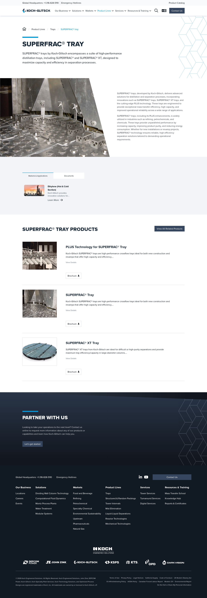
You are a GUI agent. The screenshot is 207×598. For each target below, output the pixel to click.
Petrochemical (80, 503)
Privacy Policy (126, 578)
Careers (19, 498)
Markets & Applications (37, 176)
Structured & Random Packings (120, 498)
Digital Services (147, 503)
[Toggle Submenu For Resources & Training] (150, 10)
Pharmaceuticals (81, 523)
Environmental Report (183, 581)
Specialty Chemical (82, 508)
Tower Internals (112, 503)
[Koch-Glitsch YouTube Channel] (146, 477)
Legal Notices (138, 578)
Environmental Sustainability (87, 513)
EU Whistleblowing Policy (116, 581)
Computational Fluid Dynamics (50, 498)
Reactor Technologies (116, 518)
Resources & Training (138, 10)
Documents (69, 176)
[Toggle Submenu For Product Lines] (113, 10)
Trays (52, 29)
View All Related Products (169, 228)
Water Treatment (43, 508)
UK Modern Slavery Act (182, 578)
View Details (71, 262)
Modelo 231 (168, 581)
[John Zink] (56, 562)
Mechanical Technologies (117, 523)
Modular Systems (43, 513)
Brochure (72, 275)
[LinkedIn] (140, 477)
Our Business (61, 10)
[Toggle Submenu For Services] (125, 10)
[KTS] (132, 562)
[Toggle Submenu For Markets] (95, 10)
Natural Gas (78, 528)
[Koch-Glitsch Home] (37, 11)
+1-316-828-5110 (51, 2)
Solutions (76, 10)
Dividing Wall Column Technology (52, 493)
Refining (77, 498)
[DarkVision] (173, 562)
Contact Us (177, 10)
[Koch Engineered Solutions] (103, 550)
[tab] (37, 176)
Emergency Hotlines (71, 2)
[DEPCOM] (31, 562)
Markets (89, 10)
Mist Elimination (113, 508)
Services (119, 10)
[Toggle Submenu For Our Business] (70, 10)
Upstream (78, 518)
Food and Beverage (82, 493)
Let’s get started (32, 444)
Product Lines (104, 10)
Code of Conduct (166, 578)
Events (19, 503)
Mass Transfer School (175, 493)
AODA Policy (132, 581)
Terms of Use (114, 578)
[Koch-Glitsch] (24, 29)
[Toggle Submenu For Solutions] (83, 10)
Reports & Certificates (175, 503)
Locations (20, 493)
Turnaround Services (150, 498)
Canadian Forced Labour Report (151, 581)
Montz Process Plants (45, 503)
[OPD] (150, 562)
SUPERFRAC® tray (69, 29)
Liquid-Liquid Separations (117, 513)
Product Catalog (177, 2)
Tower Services (147, 493)
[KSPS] (112, 562)
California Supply (151, 578)
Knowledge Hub (173, 498)
